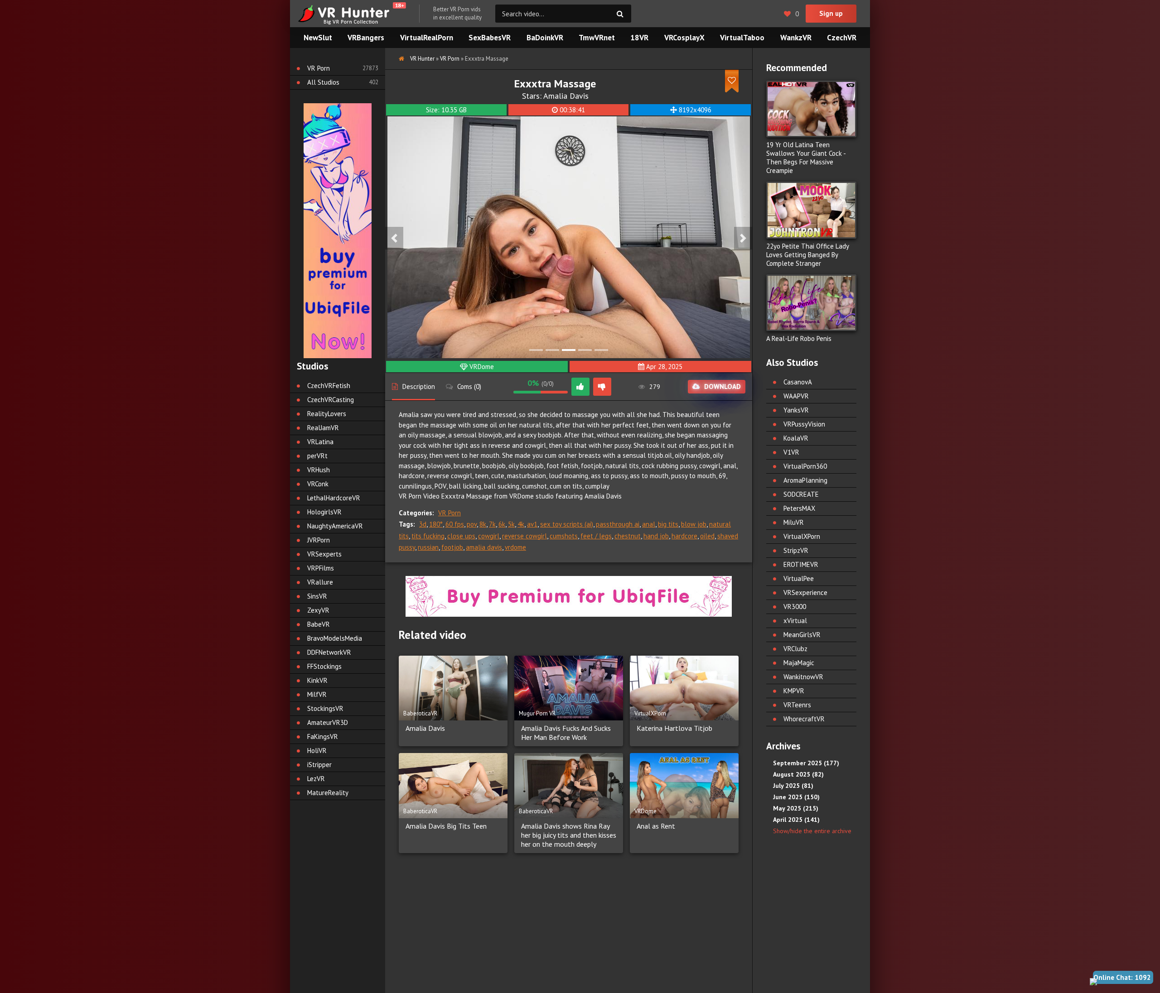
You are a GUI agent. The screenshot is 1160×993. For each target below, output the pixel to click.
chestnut (627, 536)
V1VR (791, 452)
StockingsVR (325, 708)
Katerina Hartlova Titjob (674, 728)
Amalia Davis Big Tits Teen (446, 825)
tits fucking (428, 536)
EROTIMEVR (800, 564)
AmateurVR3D (327, 722)
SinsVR (317, 596)
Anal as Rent (656, 825)
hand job (656, 536)
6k (501, 524)
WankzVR (796, 38)
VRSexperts (324, 554)
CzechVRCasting (330, 399)
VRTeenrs (797, 704)
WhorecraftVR (804, 719)
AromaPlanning (805, 480)
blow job (693, 524)
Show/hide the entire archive (812, 831)
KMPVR (793, 690)
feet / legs (596, 536)
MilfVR (317, 694)
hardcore (684, 536)
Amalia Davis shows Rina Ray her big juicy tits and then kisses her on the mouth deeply (568, 835)
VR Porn (449, 512)
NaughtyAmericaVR (335, 526)
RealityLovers (326, 413)
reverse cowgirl (524, 536)
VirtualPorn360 (805, 466)
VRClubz (795, 648)
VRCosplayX (684, 38)
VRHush (318, 469)
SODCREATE (801, 494)
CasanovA (797, 382)
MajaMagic (798, 662)
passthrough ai (617, 524)
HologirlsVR (324, 512)
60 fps (454, 524)
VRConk (318, 484)
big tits (668, 524)
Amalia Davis (566, 96)
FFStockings (324, 666)
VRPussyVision (804, 424)
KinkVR (317, 680)
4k (520, 524)
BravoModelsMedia (334, 638)
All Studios (323, 82)
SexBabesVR (490, 38)
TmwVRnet (597, 38)
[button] (394, 238)
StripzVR (795, 550)
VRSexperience (805, 592)
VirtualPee (798, 578)
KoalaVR (795, 438)
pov (472, 524)
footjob (452, 547)
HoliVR (317, 750)
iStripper (319, 764)
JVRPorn (318, 540)
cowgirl (488, 536)
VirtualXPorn (801, 536)
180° (436, 524)
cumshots (564, 536)
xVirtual (795, 620)
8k (482, 524)
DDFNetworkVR (329, 652)
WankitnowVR (803, 676)
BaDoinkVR (545, 38)
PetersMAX (799, 508)
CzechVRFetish (328, 385)
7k (492, 524)
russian (428, 547)
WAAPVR (796, 396)
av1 (532, 524)
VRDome (481, 366)
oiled (707, 536)
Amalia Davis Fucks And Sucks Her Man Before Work (566, 733)
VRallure (320, 582)
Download (722, 386)
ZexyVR (318, 610)
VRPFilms (320, 568)
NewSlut (318, 38)
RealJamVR (323, 427)
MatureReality (327, 792)
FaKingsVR (322, 736)
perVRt (317, 455)
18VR (639, 38)
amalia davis (484, 547)
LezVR (316, 778)
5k (511, 524)
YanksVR (796, 410)
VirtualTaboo (742, 38)
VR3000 (794, 606)
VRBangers (366, 38)
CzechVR (841, 38)
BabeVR (318, 624)
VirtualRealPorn (426, 38)
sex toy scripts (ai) (566, 524)
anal (648, 524)
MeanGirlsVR (802, 634)
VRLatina (320, 441)
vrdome (515, 547)
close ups (461, 536)
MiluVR (793, 522)
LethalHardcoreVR (333, 498)
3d (422, 524)
